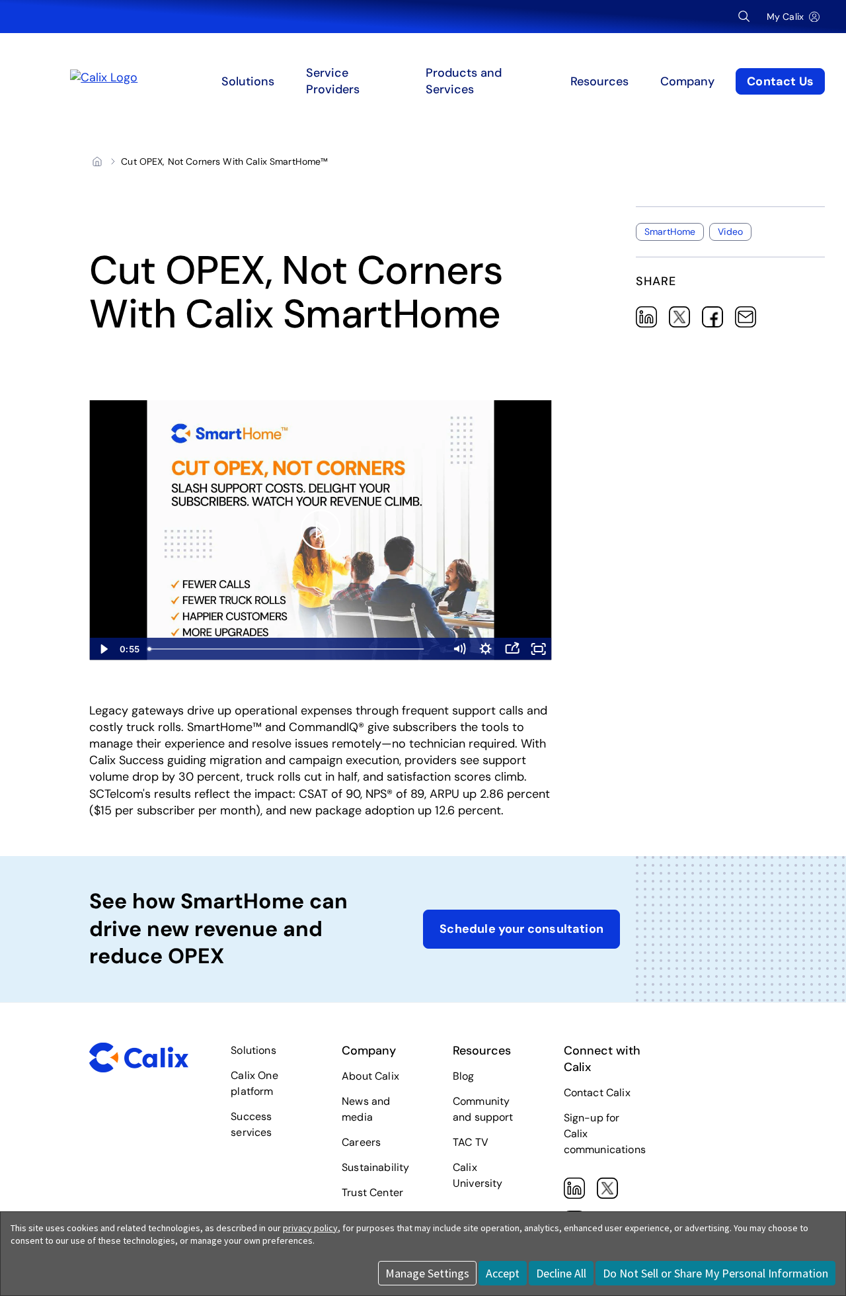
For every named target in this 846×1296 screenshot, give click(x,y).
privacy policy (310, 1228)
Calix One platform (254, 1083)
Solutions (253, 1050)
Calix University (478, 1175)
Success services (251, 1124)
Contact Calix (597, 1093)
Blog (464, 1076)
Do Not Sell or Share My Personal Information (715, 1273)
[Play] (320, 530)
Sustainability (375, 1167)
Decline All (561, 1273)
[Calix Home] (167, 81)
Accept (502, 1273)
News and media (366, 1109)
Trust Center (372, 1192)
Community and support (483, 1109)
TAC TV (470, 1142)
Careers (361, 1142)
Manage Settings (427, 1273)
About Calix (370, 1076)
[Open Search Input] (744, 16)
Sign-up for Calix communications (605, 1133)
